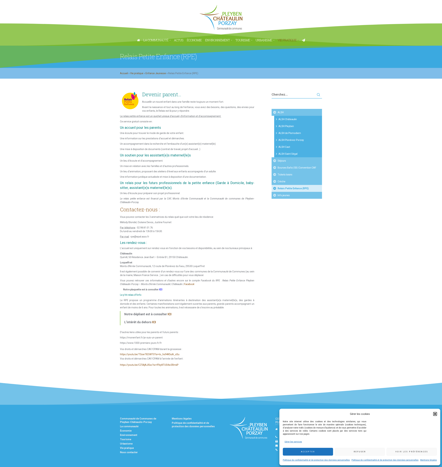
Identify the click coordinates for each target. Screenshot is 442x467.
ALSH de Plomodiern (289, 133)
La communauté (129, 426)
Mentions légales (428, 460)
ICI (169, 314)
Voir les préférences (411, 452)
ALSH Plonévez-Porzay (291, 140)
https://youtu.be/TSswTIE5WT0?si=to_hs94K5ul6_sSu (149, 354)
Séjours (282, 160)
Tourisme (125, 439)
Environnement (128, 435)
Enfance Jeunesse (156, 73)
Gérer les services (293, 442)
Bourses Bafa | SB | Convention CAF (297, 167)
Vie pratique (136, 73)
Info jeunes (284, 195)
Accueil (124, 73)
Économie (126, 430)
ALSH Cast (284, 147)
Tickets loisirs (285, 174)
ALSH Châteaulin (287, 119)
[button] (435, 414)
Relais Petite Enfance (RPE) (293, 188)
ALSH (281, 112)
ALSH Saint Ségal (287, 153)
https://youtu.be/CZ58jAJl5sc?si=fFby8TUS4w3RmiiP (149, 364)
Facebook (189, 284)
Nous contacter (129, 452)
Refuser (360, 452)
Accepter (308, 452)
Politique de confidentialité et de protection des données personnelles (316, 460)
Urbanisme (126, 443)
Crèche (281, 181)
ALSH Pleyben (286, 126)
